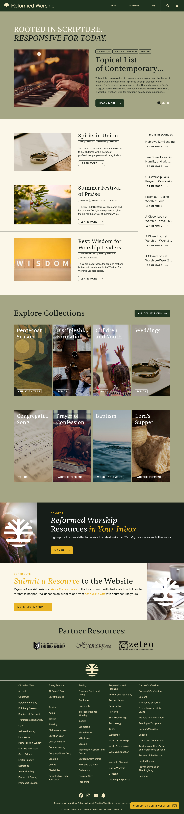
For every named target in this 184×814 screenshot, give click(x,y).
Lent (20, 725)
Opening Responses (119, 779)
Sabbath (111, 254)
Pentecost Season (28, 782)
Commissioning (57, 747)
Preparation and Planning (117, 687)
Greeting (113, 773)
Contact (134, 6)
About (114, 6)
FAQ (153, 6)
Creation (138, 51)
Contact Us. (117, 809)
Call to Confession (149, 685)
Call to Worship (117, 768)
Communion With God (112, 51)
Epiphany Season (27, 708)
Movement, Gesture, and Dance (92, 751)
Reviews (113, 711)
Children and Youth (59, 730)
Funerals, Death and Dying (89, 693)
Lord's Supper (146, 761)
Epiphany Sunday (27, 702)
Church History (57, 741)
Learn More (107, 103)
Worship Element (70, 477)
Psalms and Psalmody (120, 694)
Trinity (112, 729)
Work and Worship (119, 740)
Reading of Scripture (150, 723)
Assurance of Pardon (150, 702)
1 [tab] (159, 103)
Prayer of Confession (150, 691)
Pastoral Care (86, 776)
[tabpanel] (92, 78)
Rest (103, 200)
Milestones (84, 738)
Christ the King (56, 696)
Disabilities (54, 770)
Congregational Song (60, 753)
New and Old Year (88, 764)
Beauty (52, 718)
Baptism (143, 734)
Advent (22, 691)
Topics (62, 391)
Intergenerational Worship (88, 713)
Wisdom (113, 200)
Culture (52, 764)
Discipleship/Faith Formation (58, 778)
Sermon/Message (148, 729)
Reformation (115, 706)
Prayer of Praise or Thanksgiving (149, 768)
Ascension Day (26, 771)
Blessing (53, 724)
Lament (143, 696)
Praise (152, 56)
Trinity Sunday (56, 685)
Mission (83, 743)
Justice (82, 720)
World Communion (119, 746)
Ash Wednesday (27, 731)
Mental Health (86, 732)
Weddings (114, 734)
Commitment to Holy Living (150, 710)
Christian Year (29, 391)
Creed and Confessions (151, 740)
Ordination (84, 770)
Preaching (84, 781)
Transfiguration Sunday (30, 719)
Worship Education (119, 751)
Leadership (85, 726)
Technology (115, 723)
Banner (90, 142)
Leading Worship (87, 254)
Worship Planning (88, 257)
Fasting (82, 685)
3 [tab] (168, 103)
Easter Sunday (26, 759)
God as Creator (108, 56)
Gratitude (84, 700)
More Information (30, 606)
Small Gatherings (118, 717)
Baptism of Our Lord (29, 714)
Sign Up (59, 550)
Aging (52, 712)
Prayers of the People (150, 755)
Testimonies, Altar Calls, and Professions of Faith (152, 748)
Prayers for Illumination (151, 717)
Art (81, 142)
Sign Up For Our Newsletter (151, 806)
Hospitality (84, 706)
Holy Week (24, 737)
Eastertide (23, 765)
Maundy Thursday (28, 748)
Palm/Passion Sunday (30, 742)
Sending (143, 776)
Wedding (114, 142)
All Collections (150, 313)
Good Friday (25, 754)
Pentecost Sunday (28, 777)
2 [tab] (163, 103)
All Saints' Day (56, 691)
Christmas (23, 696)
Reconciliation (116, 700)
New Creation (134, 56)
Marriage (101, 142)
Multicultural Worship (90, 758)
